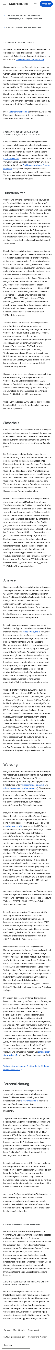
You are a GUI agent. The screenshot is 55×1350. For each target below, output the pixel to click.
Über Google (19, 1330)
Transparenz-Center (37, 1337)
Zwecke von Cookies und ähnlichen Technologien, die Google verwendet (24, 17)
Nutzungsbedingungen (14, 1337)
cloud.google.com (12, 826)
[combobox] (16, 1345)
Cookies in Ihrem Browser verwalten (23, 27)
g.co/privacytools (11, 158)
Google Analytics (30, 632)
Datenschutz (34, 1330)
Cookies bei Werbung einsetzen (30, 59)
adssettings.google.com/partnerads (19, 788)
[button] (4, 4)
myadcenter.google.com (32, 785)
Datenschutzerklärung (19, 112)
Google (7, 1330)
